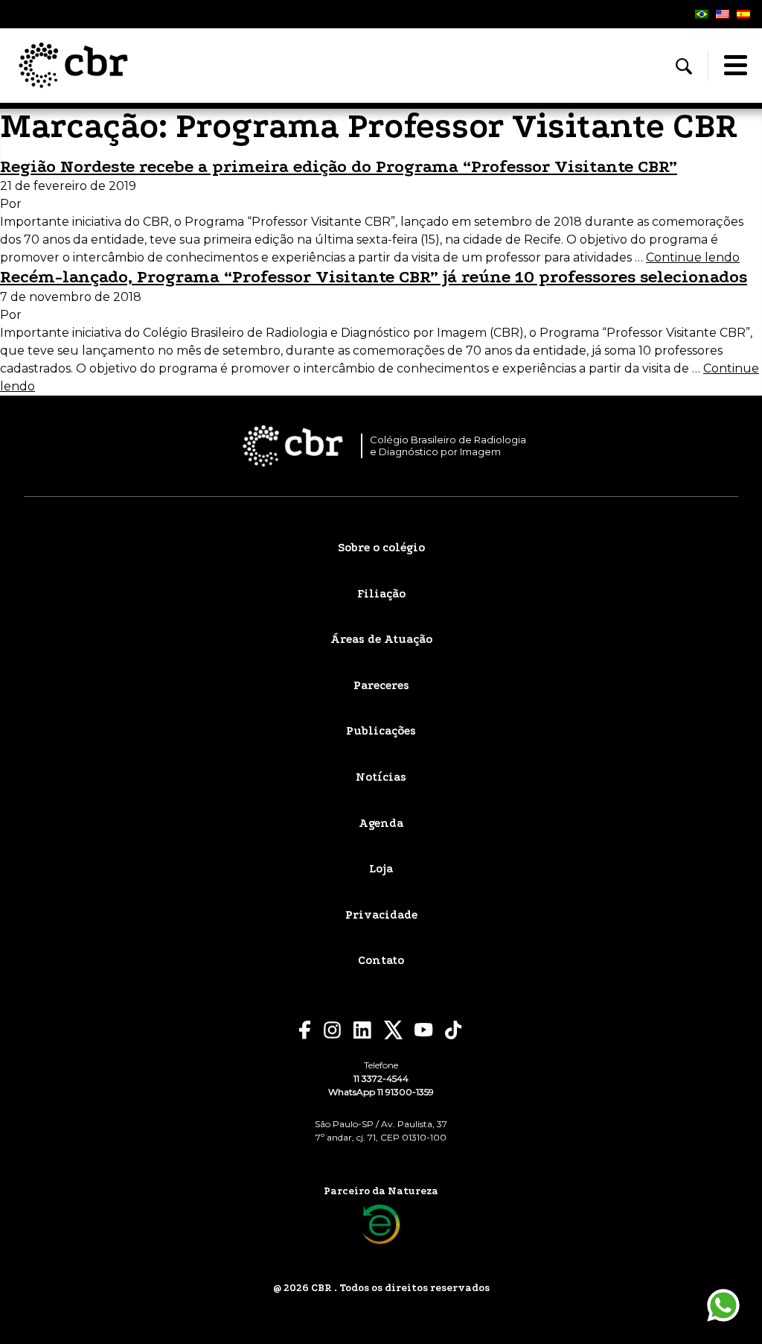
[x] (393, 1030)
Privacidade (381, 915)
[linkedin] (362, 1030)
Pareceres (381, 685)
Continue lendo (693, 257)
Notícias (381, 777)
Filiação (381, 593)
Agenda (381, 823)
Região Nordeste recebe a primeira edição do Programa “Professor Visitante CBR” (338, 166)
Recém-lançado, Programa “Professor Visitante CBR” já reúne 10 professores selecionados (373, 277)
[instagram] (332, 1030)
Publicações (381, 731)
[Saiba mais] (381, 1224)
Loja (381, 868)
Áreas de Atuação (381, 639)
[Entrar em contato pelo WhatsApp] (723, 1305)
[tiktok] (454, 1030)
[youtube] (423, 1030)
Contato (381, 960)
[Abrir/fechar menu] (735, 65)
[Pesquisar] (684, 66)
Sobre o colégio (381, 547)
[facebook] (305, 1030)
